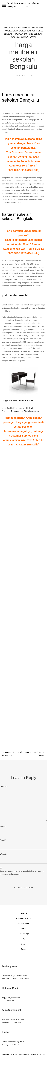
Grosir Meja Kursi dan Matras (23, 3)
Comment (4, 786)
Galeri (23, 944)
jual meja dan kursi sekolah (28, 34)
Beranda (23, 913)
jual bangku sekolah (15, 31)
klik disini (29, 408)
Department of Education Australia (25, 411)
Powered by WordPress (12, 1054)
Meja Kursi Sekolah (23, 918)
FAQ (23, 939)
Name (3, 826)
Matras (23, 929)
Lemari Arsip (23, 923)
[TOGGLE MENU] (4, 5)
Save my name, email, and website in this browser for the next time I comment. (22, 872)
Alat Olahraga (23, 934)
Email (3, 840)
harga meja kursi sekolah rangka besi (23, 28)
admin (31, 75)
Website (3, 854)
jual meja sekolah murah (23, 37)
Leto (32, 1054)
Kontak (23, 949)
